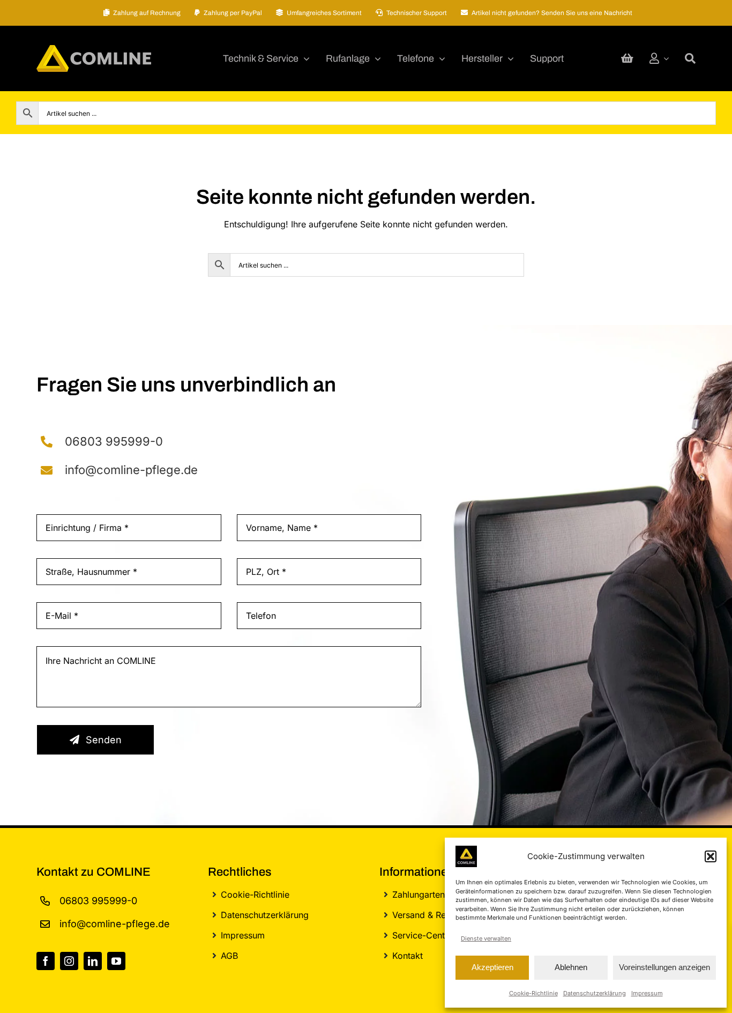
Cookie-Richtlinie (533, 993)
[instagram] (69, 961)
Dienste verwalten (486, 938)
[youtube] (116, 961)
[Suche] (690, 58)
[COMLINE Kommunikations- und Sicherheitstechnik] (93, 49)
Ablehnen (571, 967)
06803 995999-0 (114, 441)
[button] (710, 856)
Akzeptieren (492, 967)
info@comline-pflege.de (131, 470)
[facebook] (45, 961)
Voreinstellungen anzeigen (664, 967)
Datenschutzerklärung (594, 993)
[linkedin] (93, 961)
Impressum (647, 993)
